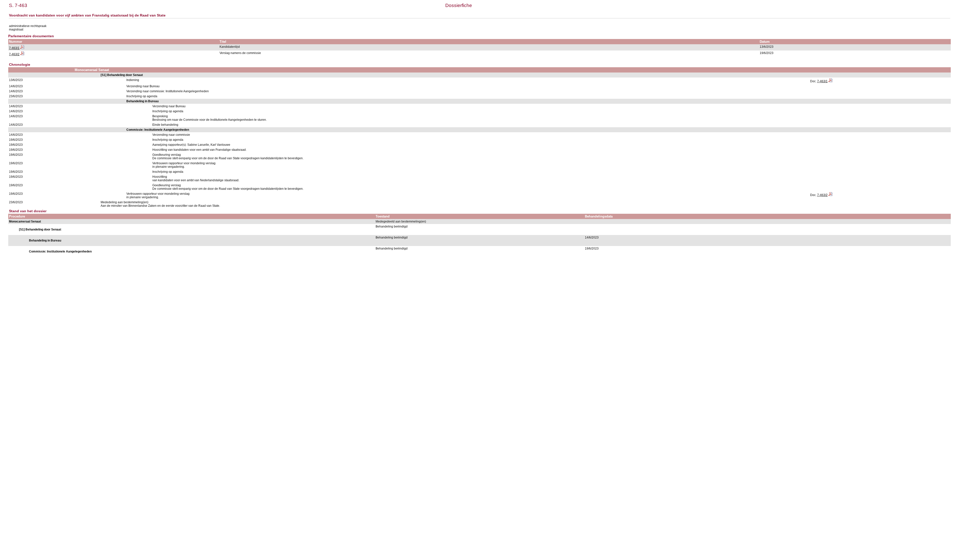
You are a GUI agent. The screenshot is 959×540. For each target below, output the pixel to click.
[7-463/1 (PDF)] (22, 48)
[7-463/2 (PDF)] (22, 54)
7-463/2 (14, 54)
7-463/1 (14, 48)
